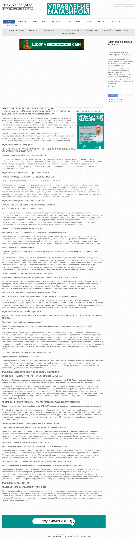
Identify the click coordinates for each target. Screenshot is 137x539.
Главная (9, 21)
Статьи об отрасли (68, 33)
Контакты (101, 21)
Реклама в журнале (91, 30)
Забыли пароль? (117, 99)
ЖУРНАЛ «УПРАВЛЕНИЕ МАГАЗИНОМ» (68, 9)
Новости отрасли (122, 30)
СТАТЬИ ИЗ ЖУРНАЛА (39, 21)
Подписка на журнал (73, 21)
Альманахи (56, 21)
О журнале (22, 21)
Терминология (49, 30)
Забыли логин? (116, 101)
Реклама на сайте (106, 30)
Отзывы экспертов (34, 30)
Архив (89, 21)
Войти (113, 95)
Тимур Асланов (12, 25)
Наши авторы (115, 21)
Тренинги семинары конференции (69, 30)
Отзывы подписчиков (16, 30)
